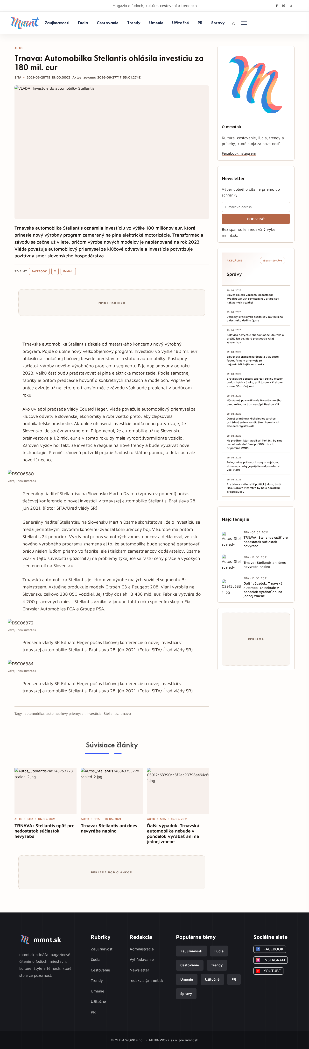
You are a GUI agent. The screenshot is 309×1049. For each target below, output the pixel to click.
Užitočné (180, 22)
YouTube (269, 971)
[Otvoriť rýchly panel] (243, 23)
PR (200, 22)
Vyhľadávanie (142, 959)
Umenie (156, 22)
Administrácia (142, 949)
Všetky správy (272, 260)
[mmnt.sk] (25, 23)
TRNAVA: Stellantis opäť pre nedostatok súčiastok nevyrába (44, 831)
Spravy (218, 22)
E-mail (68, 271)
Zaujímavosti (57, 22)
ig (284, 5)
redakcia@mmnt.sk (146, 980)
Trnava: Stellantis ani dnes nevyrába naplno (109, 828)
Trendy (133, 22)
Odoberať (256, 219)
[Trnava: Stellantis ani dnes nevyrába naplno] (112, 791)
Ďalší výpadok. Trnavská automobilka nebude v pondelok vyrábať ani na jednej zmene (173, 833)
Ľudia (83, 22)
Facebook (39, 271)
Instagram (247, 153)
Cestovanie (108, 22)
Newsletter (139, 970)
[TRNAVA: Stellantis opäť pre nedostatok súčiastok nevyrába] (45, 791)
